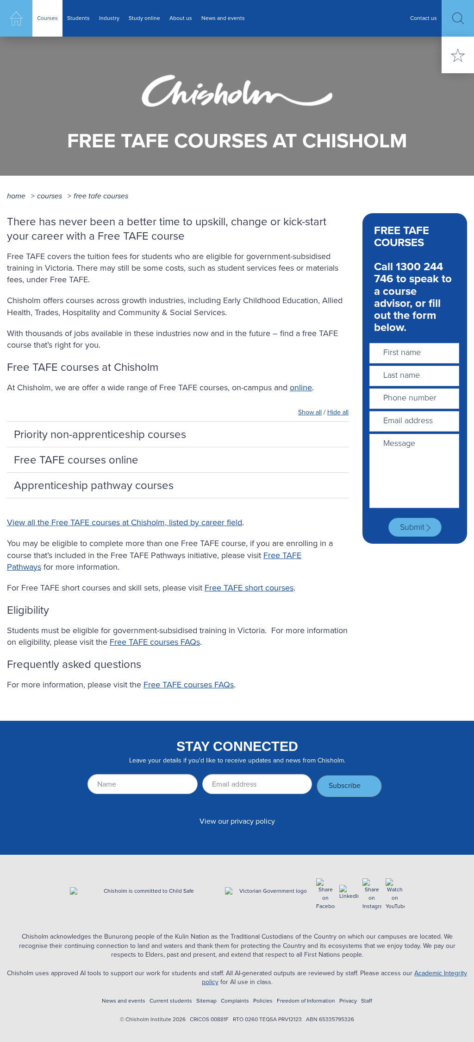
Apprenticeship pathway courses (94, 485)
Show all (310, 412)
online (301, 387)
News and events (223, 18)
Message (399, 443)
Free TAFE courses (101, 196)
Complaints (235, 1001)
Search (458, 18)
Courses (47, 18)
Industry (109, 18)
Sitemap (206, 1001)
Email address (408, 420)
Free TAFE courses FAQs (155, 642)
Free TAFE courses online (76, 459)
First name (402, 352)
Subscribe (345, 785)
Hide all (338, 412)
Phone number (410, 398)
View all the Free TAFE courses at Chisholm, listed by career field (124, 522)
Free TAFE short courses (249, 588)
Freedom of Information (306, 1001)
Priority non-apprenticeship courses (100, 434)
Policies (263, 1001)
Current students (171, 1001)
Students (78, 18)
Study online (144, 18)
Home (16, 18)
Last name (401, 375)
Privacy (348, 1001)
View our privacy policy (237, 821)
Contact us (423, 18)
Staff (366, 1001)
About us (180, 18)
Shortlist (458, 55)
